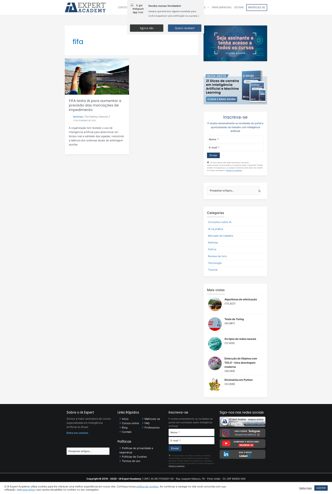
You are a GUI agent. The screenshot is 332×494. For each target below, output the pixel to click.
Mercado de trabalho (220, 235)
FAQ (147, 423)
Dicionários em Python (238, 379)
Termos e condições (234, 170)
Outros (212, 249)
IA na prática (215, 229)
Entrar (239, 7)
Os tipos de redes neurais (240, 339)
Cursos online (130, 423)
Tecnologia (215, 263)
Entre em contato (77, 433)
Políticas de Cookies (134, 456)
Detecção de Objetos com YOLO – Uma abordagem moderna (240, 362)
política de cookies (147, 486)
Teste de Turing (234, 319)
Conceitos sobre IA (219, 222)
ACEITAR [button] (321, 488)
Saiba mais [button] (305, 488)
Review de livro (217, 256)
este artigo (28, 489)
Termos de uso (131, 461)
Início (125, 418)
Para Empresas (222, 7)
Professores (152, 427)
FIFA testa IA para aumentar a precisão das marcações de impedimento (95, 105)
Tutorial (212, 269)
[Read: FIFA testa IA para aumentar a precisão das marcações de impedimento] (97, 76)
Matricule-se (256, 7)
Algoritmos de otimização (240, 299)
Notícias (78, 116)
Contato (127, 431)
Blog (124, 427)
